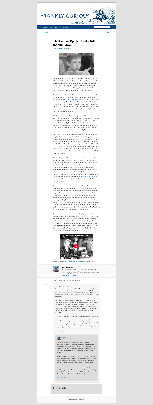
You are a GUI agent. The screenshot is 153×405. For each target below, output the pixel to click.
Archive (45, 27)
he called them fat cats (86, 151)
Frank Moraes (68, 48)
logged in (61, 390)
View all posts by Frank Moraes (69, 275)
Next (108, 32)
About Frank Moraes (70, 273)
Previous (45, 32)
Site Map (65, 27)
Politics (74, 261)
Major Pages (58, 27)
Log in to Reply (59, 331)
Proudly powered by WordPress (76, 399)
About (51, 27)
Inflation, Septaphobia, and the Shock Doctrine (68, 99)
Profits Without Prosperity (90, 176)
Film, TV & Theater (68, 261)
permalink (93, 261)
